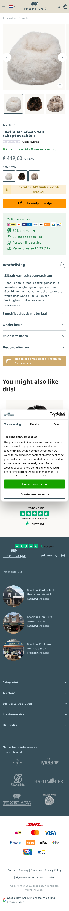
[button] (3, 6)
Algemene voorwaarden (29, 877)
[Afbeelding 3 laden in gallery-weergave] (55, 104)
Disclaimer (36, 870)
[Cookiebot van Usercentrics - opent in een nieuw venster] (49, 414)
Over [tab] (57, 424)
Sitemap (23, 870)
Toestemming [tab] (12, 424)
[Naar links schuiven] (6, 57)
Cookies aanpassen (33, 494)
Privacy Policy (53, 870)
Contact (12, 870)
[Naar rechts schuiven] (62, 57)
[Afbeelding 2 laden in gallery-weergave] (34, 104)
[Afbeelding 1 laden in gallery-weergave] (13, 104)
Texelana (9, 125)
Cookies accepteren (34, 483)
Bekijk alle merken (14, 752)
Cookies (49, 877)
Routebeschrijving (38, 598)
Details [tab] (34, 424)
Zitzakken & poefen (18, 18)
